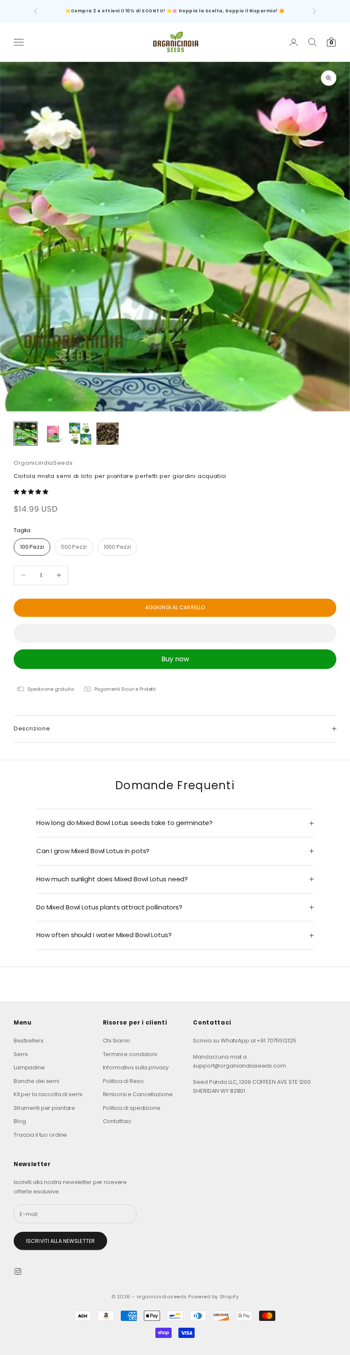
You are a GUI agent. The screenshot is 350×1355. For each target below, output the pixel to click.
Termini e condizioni (130, 1054)
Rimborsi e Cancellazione (138, 1094)
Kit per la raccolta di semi (48, 1094)
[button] (31, 492)
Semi (20, 1054)
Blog (20, 1121)
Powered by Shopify (213, 1296)
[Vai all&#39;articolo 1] (26, 434)
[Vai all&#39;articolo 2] (53, 434)
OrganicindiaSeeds (43, 463)
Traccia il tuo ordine (40, 1135)
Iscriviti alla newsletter (60, 1241)
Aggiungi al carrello (175, 607)
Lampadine (29, 1067)
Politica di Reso (123, 1081)
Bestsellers (29, 1041)
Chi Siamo (117, 1041)
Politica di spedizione (131, 1108)
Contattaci (117, 1121)
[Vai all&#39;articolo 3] (80, 434)
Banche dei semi (36, 1081)
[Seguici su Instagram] (18, 1271)
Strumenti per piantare (44, 1108)
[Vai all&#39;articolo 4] (108, 434)
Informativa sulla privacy (136, 1067)
